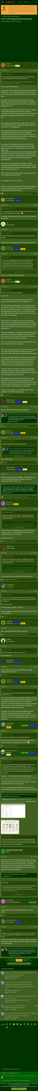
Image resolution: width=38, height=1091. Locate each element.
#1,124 (35, 254)
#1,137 (35, 758)
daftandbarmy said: (7, 209)
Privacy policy (22, 1075)
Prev (12, 960)
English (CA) (15, 1073)
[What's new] (32, 2)
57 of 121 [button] (19, 960)
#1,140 (35, 927)
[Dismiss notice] (35, 7)
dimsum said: (5, 595)
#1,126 (35, 407)
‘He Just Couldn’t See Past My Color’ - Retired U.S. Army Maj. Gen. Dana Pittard (21, 1014)
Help (28, 1075)
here (15, 819)
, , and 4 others (15, 497)
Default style (6, 1073)
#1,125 (35, 286)
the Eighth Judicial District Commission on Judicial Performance (16, 800)
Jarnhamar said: (6, 690)
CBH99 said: (5, 257)
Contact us (4, 1075)
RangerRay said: (6, 74)
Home (33, 1075)
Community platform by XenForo (16, 1080)
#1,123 (35, 229)
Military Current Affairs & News (21, 1000)
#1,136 (35, 731)
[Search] (36, 2)
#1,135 (35, 686)
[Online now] (4, 549)
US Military (16, 1017)
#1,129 (35, 509)
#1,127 (35, 437)
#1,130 (35, 553)
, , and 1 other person (17, 193)
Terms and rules (13, 1075)
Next (25, 960)
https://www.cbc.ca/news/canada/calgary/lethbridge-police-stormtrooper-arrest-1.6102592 (18, 82)
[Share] (31, 71)
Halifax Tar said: (6, 734)
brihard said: (5, 290)
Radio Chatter (16, 976)
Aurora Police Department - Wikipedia (15, 874)
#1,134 (35, 666)
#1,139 (35, 907)
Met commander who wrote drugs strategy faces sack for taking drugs (20, 974)
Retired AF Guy (8, 1007)
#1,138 (35, 857)
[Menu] (2, 2)
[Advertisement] (19, 42)
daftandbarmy (8, 976)
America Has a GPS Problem (15, 1006)
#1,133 (35, 646)
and (10, 541)
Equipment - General (18, 1007)
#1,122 (35, 205)
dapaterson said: (6, 441)
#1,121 (35, 70)
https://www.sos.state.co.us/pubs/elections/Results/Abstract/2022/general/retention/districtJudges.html (19, 779)
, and (17, 426)
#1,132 (35, 628)
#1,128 (35, 474)
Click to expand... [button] (19, 272)
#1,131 (35, 591)
